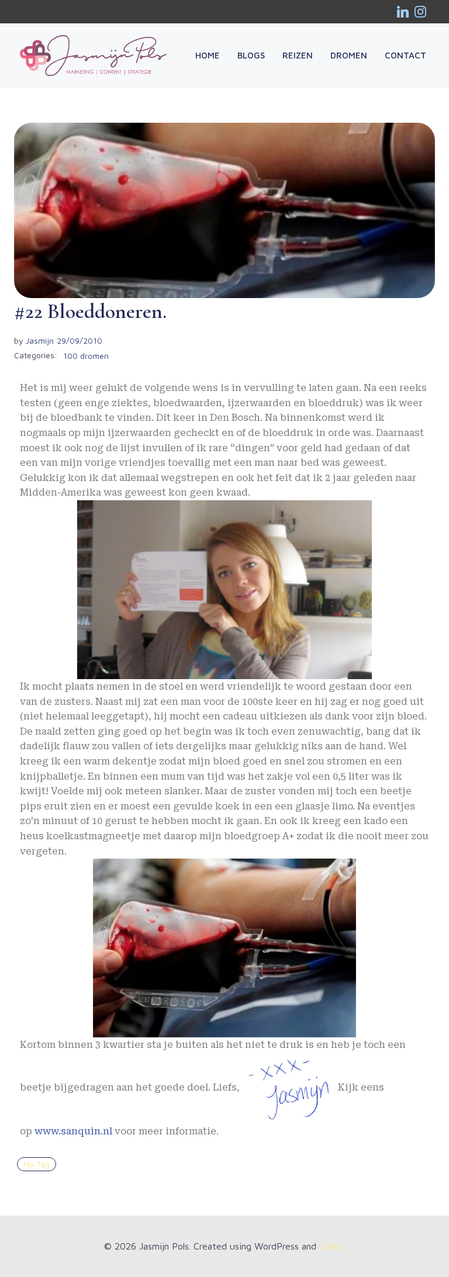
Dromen (348, 55)
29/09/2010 (79, 340)
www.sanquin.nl (73, 1131)
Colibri (332, 1246)
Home (207, 55)
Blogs (251, 55)
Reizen (297, 55)
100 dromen (86, 356)
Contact (405, 55)
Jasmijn (40, 340)
